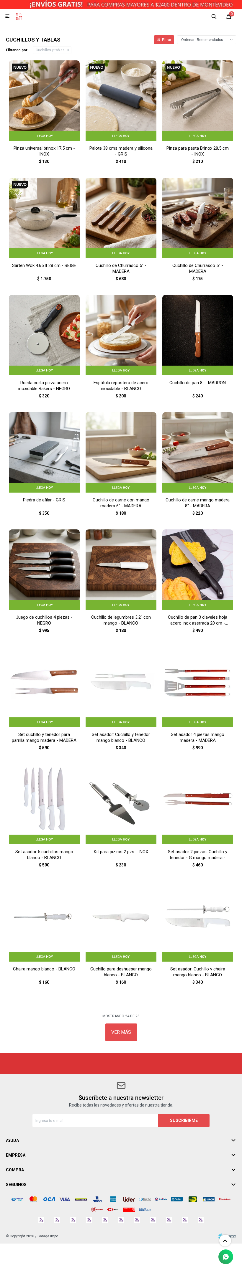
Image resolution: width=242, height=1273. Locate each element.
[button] (214, 16)
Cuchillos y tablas (50, 50)
